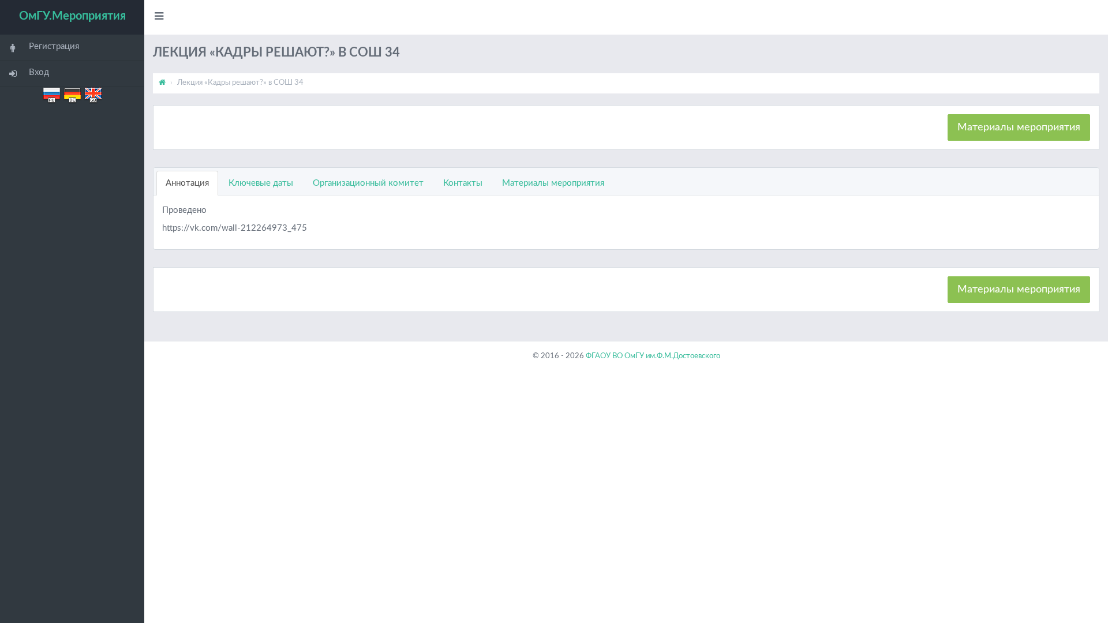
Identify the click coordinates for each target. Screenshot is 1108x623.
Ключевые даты (261, 183)
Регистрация (54, 46)
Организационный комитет (368, 183)
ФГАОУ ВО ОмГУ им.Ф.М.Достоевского (653, 356)
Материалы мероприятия (1018, 127)
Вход (39, 72)
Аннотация (187, 183)
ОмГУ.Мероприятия (72, 16)
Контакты (462, 183)
